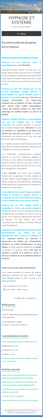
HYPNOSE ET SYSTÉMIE (22, 20)
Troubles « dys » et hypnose (26, 298)
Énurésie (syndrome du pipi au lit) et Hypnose (20, 400)
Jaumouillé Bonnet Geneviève (16, 286)
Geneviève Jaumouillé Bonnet (14, 358)
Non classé (24, 290)
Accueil (33, 341)
